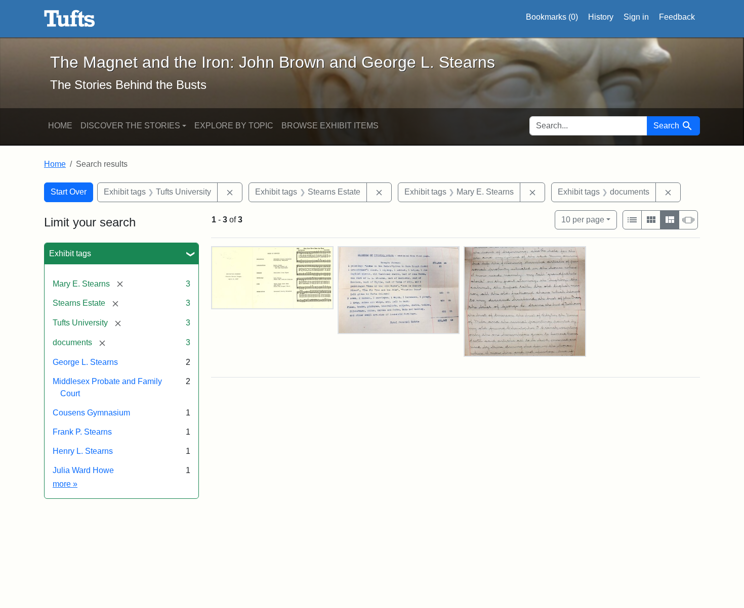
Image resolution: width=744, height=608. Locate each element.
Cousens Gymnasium (91, 412)
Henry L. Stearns (83, 451)
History (600, 17)
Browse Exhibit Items (330, 125)
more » (65, 484)
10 (582, 219)
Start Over (69, 192)
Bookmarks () (552, 17)
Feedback (677, 17)
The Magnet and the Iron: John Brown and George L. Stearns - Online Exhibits (69, 18)
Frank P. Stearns (82, 432)
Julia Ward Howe (83, 470)
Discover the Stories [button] (130, 125)
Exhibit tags (70, 253)
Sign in (636, 17)
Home (60, 125)
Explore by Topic (233, 125)
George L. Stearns (85, 362)
